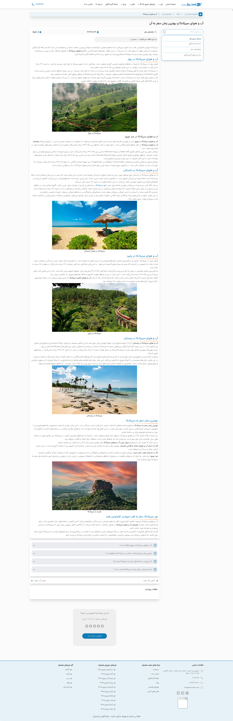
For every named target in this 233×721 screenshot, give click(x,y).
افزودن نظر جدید (95, 635)
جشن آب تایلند (40, 580)
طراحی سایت (134, 716)
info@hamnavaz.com (191, 687)
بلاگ (178, 14)
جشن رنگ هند (149, 580)
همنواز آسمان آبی (191, 14)
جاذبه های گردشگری (192, 55)
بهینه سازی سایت (118, 716)
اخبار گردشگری (195, 43)
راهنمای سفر (166, 14)
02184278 (195, 678)
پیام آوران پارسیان (101, 716)
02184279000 (194, 682)
